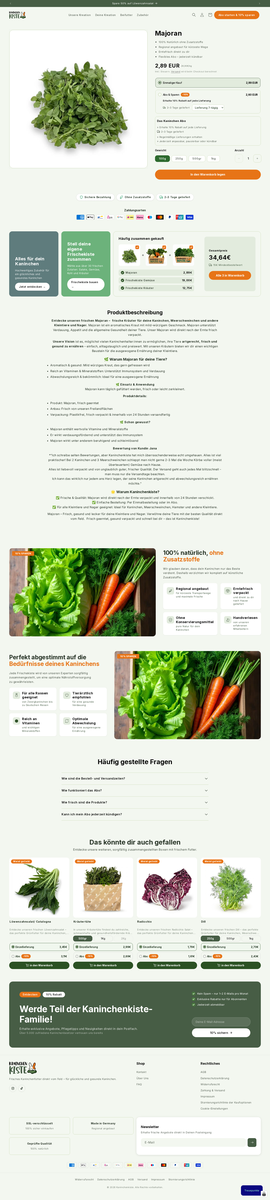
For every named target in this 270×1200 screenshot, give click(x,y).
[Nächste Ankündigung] (259, 3)
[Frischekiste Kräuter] (191, 247)
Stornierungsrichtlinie (181, 1179)
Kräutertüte (82, 921)
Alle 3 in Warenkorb (230, 275)
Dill (203, 921)
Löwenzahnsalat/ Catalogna (30, 921)
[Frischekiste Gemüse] (164, 247)
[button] (194, 15)
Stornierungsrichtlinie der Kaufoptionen (226, 1102)
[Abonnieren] (252, 1142)
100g (162, 158)
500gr (196, 158)
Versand (175, 71)
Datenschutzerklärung (215, 1078)
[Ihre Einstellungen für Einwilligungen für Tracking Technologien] (264, 1194)
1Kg (103, 938)
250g (179, 158)
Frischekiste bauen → (84, 284)
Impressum (208, 1096)
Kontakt (141, 1072)
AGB (203, 1072)
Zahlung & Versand (213, 1090)
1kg (213, 158)
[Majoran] (137, 247)
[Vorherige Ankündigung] (10, 3)
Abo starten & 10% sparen (237, 15)
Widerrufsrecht (210, 1084)
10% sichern (219, 1033)
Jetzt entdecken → (32, 286)
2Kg (123, 938)
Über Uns (142, 1078)
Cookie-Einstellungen (214, 1108)
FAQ (139, 1084)
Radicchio (144, 921)
